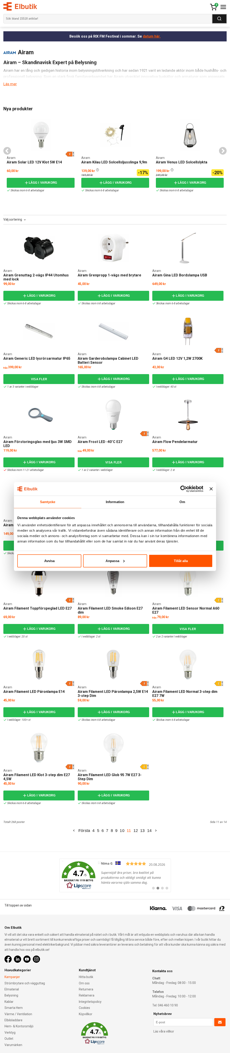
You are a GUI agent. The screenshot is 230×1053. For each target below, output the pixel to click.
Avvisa (49, 561)
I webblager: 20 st (17, 636)
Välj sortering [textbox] (12, 219)
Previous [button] (7, 151)
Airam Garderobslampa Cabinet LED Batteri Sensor (108, 360)
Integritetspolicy (90, 1001)
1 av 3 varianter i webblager (22, 386)
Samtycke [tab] (47, 502)
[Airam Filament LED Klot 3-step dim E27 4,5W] (39, 748)
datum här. (152, 36)
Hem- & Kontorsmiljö (18, 1026)
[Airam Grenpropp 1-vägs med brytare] (113, 248)
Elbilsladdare (13, 1020)
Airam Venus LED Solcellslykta (181, 162)
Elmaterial (11, 989)
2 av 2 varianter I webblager (171, 636)
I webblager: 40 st (166, 386)
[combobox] (15, 219)
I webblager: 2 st (165, 470)
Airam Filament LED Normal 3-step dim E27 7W (184, 693)
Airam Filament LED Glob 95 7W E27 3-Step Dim (110, 777)
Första (84, 831)
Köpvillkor (85, 1014)
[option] (40, 155)
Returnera (86, 989)
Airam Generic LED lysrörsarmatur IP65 (36, 358)
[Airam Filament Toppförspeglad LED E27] (39, 581)
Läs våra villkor (163, 1031)
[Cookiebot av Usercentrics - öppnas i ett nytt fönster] (183, 489)
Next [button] (223, 151)
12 (135, 831)
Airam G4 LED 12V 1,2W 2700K (177, 358)
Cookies (84, 1008)
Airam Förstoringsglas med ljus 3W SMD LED (37, 444)
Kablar (8, 1001)
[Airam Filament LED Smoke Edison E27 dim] (113, 581)
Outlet (8, 1038)
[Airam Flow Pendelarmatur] (187, 414)
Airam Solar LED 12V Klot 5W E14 (34, 162)
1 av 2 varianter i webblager (97, 470)
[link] (115, 875)
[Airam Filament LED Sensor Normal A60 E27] (187, 581)
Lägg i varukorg (43, 182)
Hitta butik (86, 977)
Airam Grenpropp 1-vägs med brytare (109, 275)
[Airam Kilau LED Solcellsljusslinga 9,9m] (82, 119)
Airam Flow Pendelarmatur (175, 442)
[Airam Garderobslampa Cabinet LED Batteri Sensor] (113, 331)
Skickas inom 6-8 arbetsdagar (27, 190)
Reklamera (86, 995)
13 (142, 831)
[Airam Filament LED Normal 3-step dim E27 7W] (187, 664)
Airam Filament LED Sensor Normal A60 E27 (185, 610)
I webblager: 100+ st (19, 719)
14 (149, 831)
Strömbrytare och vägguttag (24, 983)
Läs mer (10, 84)
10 (122, 831)
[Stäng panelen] (211, 488)
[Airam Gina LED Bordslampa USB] (187, 248)
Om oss (84, 983)
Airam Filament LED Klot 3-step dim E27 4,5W (36, 777)
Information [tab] (115, 502)
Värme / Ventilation (18, 1014)
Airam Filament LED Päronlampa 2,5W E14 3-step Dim (113, 693)
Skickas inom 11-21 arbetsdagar (25, 470)
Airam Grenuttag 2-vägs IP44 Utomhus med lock (36, 277)
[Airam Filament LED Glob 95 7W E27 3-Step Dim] (113, 748)
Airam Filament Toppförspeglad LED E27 (37, 608)
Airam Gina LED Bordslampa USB (179, 275)
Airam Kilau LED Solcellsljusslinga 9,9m (114, 162)
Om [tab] (182, 502)
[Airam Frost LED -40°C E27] (113, 414)
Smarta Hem (13, 1008)
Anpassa (112, 561)
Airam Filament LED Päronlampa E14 (34, 691)
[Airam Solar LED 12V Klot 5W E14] (40, 135)
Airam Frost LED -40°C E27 (100, 442)
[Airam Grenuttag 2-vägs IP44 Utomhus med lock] (39, 248)
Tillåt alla (181, 561)
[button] (97, 170)
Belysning (11, 995)
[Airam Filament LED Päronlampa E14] (39, 664)
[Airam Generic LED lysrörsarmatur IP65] (39, 331)
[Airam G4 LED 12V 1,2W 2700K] (187, 331)
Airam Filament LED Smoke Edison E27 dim (110, 610)
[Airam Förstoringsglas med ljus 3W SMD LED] (39, 414)
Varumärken (13, 1045)
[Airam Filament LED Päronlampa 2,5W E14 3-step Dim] (113, 664)
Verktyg (9, 1032)
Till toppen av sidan (18, 905)
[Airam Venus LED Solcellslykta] (157, 119)
